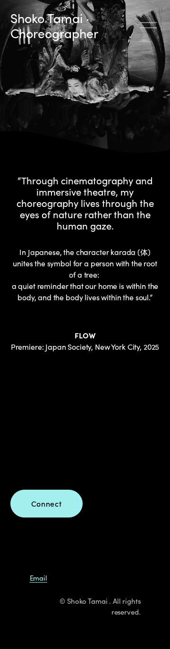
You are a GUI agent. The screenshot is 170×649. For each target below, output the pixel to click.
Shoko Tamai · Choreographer (54, 25)
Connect (46, 504)
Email (38, 578)
